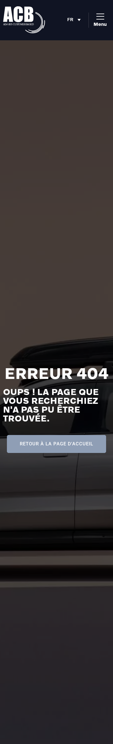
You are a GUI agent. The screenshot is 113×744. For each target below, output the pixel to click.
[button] (75, 20)
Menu (100, 24)
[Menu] (100, 16)
